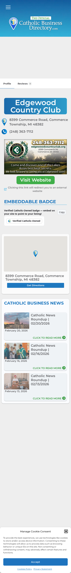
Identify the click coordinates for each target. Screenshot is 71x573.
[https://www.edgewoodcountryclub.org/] (35, 156)
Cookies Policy (24, 569)
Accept (35, 561)
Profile (7, 83)
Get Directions (35, 285)
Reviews (24, 83)
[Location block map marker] (35, 253)
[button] (66, 531)
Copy (62, 212)
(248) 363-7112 (21, 131)
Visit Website (35, 180)
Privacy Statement (43, 569)
